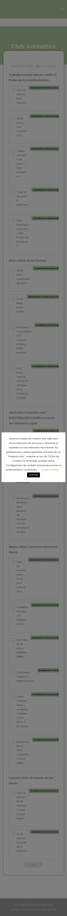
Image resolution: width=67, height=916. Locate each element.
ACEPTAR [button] (33, 474)
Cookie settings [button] (50, 469)
